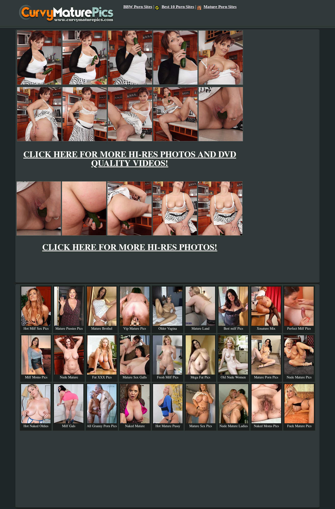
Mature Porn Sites (220, 6)
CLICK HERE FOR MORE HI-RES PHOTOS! (129, 247)
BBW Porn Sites (137, 6)
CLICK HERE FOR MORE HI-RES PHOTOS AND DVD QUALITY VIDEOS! (129, 158)
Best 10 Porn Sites (178, 6)
